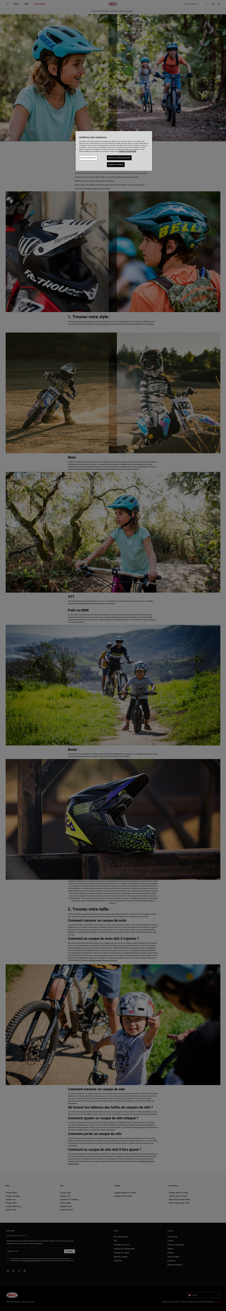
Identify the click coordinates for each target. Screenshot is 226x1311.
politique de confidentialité (127, 151)
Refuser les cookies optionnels (119, 158)
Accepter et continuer (115, 164)
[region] (114, 151)
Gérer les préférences (88, 158)
